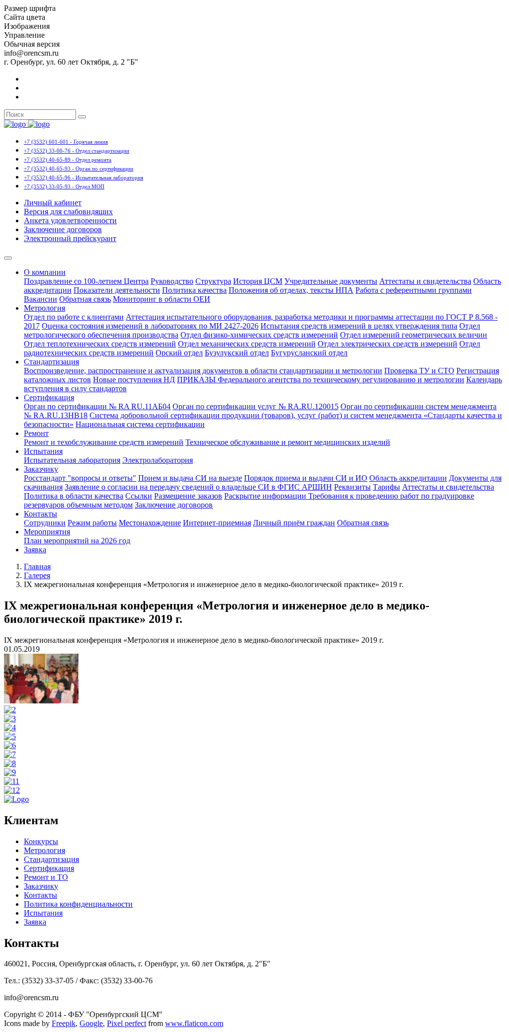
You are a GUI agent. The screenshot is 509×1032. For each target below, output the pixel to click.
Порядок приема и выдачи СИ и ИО (305, 478)
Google (91, 1023)
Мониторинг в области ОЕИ (161, 299)
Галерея (37, 575)
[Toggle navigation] (8, 258)
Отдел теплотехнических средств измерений (100, 344)
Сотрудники (45, 522)
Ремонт (36, 433)
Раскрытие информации (266, 496)
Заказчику (41, 469)
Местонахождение (150, 522)
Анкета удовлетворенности (70, 220)
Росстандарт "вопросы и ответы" (80, 478)
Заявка (35, 549)
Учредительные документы (330, 281)
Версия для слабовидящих (68, 211)
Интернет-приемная (217, 522)
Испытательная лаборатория (72, 460)
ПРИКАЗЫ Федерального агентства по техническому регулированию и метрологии (320, 379)
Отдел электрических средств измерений (387, 344)
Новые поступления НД (134, 379)
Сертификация (49, 397)
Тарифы (386, 487)
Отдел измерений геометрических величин (413, 335)
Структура (213, 281)
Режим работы (92, 522)
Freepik (64, 1023)
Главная (37, 566)
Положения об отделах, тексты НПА (291, 290)
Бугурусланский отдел (309, 352)
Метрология (44, 308)
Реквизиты (352, 487)
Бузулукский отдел (237, 352)
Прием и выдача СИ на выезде (190, 478)
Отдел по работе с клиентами (74, 317)
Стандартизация (51, 361)
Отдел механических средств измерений (247, 344)
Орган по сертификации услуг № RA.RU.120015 (255, 406)
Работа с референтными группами (413, 290)
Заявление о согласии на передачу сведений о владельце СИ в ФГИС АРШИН (198, 487)
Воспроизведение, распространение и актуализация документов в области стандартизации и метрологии (203, 370)
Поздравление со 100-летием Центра (86, 281)
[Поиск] (82, 116)
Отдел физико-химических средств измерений (259, 335)
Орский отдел (179, 352)
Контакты (40, 514)
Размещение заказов (188, 496)
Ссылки (138, 496)
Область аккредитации (408, 478)
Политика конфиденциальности (78, 904)
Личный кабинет (53, 202)
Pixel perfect (126, 1023)
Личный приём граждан (294, 522)
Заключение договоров (63, 229)
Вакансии (40, 299)
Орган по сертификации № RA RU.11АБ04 (97, 406)
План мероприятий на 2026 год (77, 540)
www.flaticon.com (194, 1023)
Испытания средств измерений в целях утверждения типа (358, 326)
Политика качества (194, 290)
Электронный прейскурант (70, 238)
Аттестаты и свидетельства (425, 281)
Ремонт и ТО (46, 877)
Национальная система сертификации (140, 424)
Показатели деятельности (117, 290)
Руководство (172, 281)
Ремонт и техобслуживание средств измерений (103, 442)
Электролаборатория (157, 460)
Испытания (43, 451)
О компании (45, 272)
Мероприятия (47, 531)
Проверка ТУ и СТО (419, 370)
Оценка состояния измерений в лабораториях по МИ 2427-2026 (150, 326)
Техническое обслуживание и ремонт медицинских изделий (287, 442)
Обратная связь (85, 299)
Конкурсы (41, 841)
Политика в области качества (73, 496)
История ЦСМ (257, 281)
